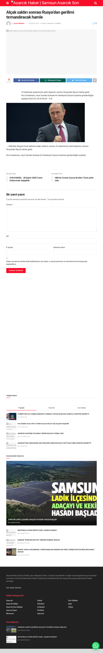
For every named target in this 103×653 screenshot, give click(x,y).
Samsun (40, 614)
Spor (70, 604)
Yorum (9, 204)
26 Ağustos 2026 (24, 543)
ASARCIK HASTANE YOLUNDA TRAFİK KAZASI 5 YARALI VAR (40, 433)
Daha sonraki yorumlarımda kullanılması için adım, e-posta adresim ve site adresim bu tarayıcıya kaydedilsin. (46, 262)
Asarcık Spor (11, 610)
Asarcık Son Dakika (14, 607)
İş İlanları (41, 607)
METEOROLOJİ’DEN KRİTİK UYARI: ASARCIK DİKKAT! (37, 530)
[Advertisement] (51, 291)
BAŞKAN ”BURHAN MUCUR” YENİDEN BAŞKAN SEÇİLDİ (39, 540)
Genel (44, 23)
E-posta (9, 247)
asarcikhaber (19, 23)
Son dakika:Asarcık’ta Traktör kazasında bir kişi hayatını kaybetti (43, 424)
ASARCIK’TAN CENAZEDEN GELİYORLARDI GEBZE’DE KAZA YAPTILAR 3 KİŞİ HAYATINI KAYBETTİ (54, 443)
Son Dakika (73, 600)
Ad (7, 236)
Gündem (50, 23)
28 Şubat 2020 (34, 23)
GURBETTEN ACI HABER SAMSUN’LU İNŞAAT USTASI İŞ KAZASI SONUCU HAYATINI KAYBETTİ (53, 414)
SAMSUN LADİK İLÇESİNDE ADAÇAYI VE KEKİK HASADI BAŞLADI (32, 520)
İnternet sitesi (59, 247)
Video (70, 607)
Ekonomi (10, 614)
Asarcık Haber (12, 604)
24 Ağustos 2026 (24, 555)
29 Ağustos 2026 (14, 522)
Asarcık (9, 600)
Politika (58, 23)
